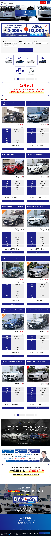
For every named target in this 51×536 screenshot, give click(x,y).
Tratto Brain (37, 529)
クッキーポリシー (10, 534)
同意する (44, 533)
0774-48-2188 (27, 508)
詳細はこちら (13, 149)
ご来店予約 (43, 2)
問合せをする (25, 505)
